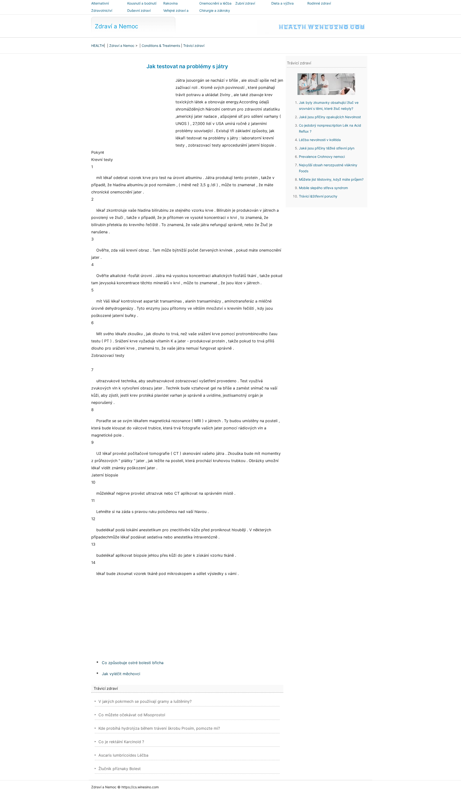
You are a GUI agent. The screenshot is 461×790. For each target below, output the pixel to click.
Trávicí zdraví (193, 45)
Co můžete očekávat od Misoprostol (131, 714)
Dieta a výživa (282, 3)
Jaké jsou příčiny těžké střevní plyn (326, 148)
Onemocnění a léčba (215, 3)
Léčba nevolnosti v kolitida (320, 140)
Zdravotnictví (101, 10)
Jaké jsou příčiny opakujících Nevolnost (330, 117)
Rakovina (170, 3)
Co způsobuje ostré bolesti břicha (133, 662)
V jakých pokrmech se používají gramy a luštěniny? (145, 701)
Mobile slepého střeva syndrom (323, 188)
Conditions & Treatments (161, 45)
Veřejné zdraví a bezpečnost (175, 13)
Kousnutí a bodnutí (141, 3)
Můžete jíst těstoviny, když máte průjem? (331, 179)
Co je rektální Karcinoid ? (121, 741)
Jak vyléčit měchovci (121, 673)
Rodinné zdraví (319, 3)
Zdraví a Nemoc (116, 26)
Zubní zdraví (245, 3)
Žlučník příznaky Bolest (119, 768)
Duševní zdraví (139, 10)
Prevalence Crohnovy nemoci (322, 156)
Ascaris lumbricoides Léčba (123, 755)
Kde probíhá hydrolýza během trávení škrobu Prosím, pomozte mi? (159, 728)
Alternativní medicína (100, 6)
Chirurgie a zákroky (214, 10)
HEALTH (97, 45)
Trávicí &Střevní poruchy (318, 196)
